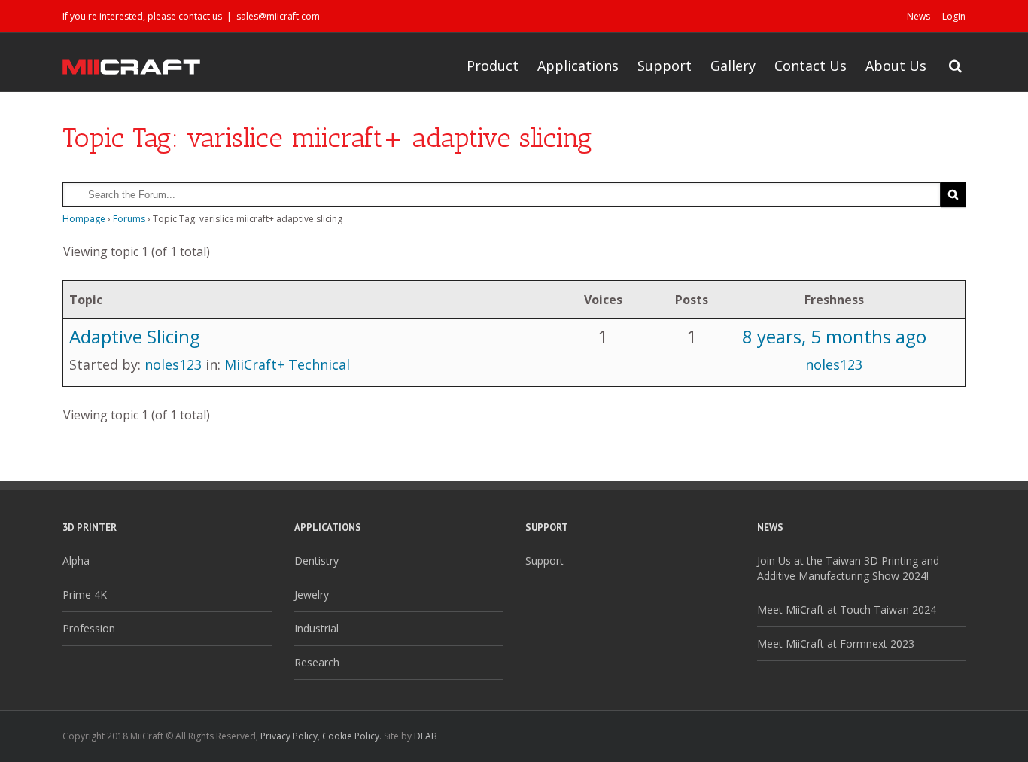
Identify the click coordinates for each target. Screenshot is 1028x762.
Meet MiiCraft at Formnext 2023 (835, 643)
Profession (88, 628)
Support (664, 65)
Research (316, 662)
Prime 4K (84, 594)
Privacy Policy (289, 736)
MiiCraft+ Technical (287, 364)
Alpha (76, 560)
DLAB (425, 736)
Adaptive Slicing (134, 336)
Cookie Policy (350, 736)
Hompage (83, 218)
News (918, 16)
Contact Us (810, 65)
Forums (129, 218)
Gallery (733, 65)
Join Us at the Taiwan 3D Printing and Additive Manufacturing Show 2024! (848, 568)
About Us (895, 65)
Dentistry (316, 560)
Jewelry (311, 594)
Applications (578, 65)
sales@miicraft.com (278, 16)
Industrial (316, 628)
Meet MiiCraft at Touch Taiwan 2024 (846, 609)
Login (954, 16)
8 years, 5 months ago (834, 336)
